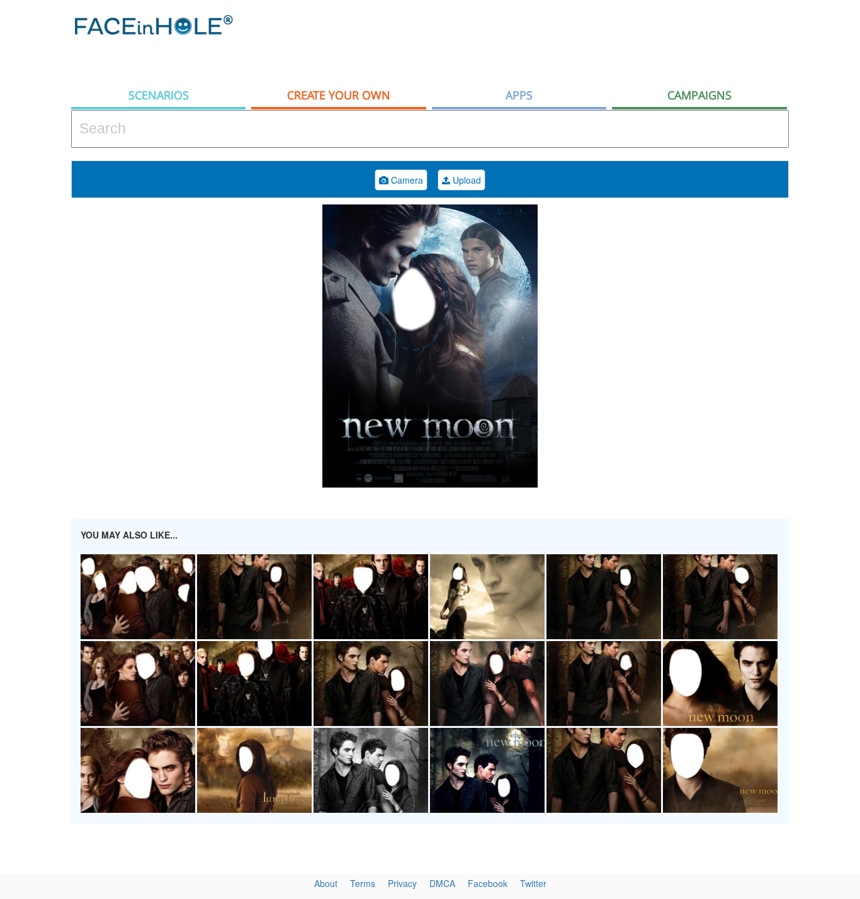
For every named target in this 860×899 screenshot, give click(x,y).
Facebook (487, 883)
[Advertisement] (560, 41)
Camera (405, 180)
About (325, 883)
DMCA (442, 883)
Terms (362, 883)
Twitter (533, 883)
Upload (465, 180)
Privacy (402, 883)
